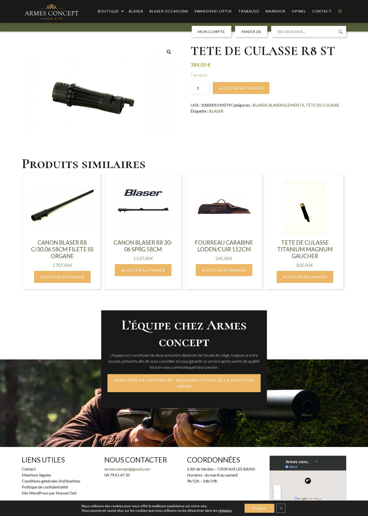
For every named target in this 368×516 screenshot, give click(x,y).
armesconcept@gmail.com (127, 468)
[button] (168, 52)
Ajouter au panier (241, 88)
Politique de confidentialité (45, 486)
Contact (29, 468)
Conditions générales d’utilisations (51, 480)
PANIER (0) (251, 32)
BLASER (260, 105)
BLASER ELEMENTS (286, 105)
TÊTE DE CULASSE (322, 105)
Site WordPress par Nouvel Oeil (49, 492)
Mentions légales (36, 474)
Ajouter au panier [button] (62, 276)
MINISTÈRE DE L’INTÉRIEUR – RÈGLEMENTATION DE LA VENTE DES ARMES (184, 383)
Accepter (259, 508)
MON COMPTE (211, 32)
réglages (225, 510)
